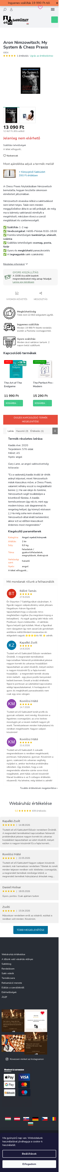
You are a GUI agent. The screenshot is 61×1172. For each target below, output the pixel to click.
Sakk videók (8, 973)
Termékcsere (8, 978)
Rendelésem (8, 968)
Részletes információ (14, 264)
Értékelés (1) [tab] (37, 431)
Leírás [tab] (11, 431)
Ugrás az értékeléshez (41, 55)
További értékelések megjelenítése (38, 788)
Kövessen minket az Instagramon (27, 1059)
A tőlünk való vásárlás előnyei (17, 959)
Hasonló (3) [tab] (22, 431)
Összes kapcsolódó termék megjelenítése (30, 419)
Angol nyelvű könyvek (34, 537)
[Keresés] (5, 9)
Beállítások (29, 1154)
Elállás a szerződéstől (13, 987)
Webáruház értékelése (30, 803)
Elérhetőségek (9, 992)
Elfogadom (29, 1164)
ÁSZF (4, 997)
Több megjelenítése (30, 930)
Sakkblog (6, 963)
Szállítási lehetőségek (14, 145)
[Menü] (52, 9)
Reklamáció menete (12, 982)
